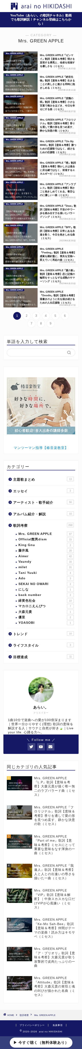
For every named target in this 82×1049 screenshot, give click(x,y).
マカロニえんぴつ (44, 606)
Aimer (45, 556)
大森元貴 (44, 611)
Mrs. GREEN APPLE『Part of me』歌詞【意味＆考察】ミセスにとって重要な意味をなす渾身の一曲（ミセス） (54, 845)
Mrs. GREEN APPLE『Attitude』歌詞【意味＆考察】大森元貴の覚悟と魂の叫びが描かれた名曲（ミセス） (54, 986)
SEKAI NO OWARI (44, 584)
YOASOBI (44, 622)
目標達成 (42, 657)
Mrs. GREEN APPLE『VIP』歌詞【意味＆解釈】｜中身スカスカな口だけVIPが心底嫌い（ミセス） (54, 899)
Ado (44, 578)
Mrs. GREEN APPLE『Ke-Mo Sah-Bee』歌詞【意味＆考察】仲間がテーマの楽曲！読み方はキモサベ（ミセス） (54, 928)
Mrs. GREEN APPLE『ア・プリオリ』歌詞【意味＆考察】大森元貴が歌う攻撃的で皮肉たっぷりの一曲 (54, 957)
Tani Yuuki (44, 573)
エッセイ (42, 491)
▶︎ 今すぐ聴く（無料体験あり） (41, 1042)
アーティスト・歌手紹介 (42, 502)
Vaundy (45, 561)
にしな (44, 589)
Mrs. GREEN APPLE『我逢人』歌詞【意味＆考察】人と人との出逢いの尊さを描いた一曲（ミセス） (54, 872)
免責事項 (58, 1025)
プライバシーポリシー (32, 1025)
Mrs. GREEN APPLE (45, 534)
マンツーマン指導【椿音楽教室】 (41, 448)
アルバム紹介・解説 (42, 514)
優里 (44, 617)
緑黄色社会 (45, 600)
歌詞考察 (42, 525)
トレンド (42, 634)
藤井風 (45, 550)
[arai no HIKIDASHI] (41, 8)
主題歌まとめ (42, 479)
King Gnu (44, 545)
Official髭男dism (45, 539)
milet (45, 567)
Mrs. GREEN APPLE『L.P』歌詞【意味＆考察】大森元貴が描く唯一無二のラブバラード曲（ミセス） (54, 786)
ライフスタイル (42, 645)
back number (44, 595)
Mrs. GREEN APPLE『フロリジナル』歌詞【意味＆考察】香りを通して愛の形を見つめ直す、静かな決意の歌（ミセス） (54, 816)
